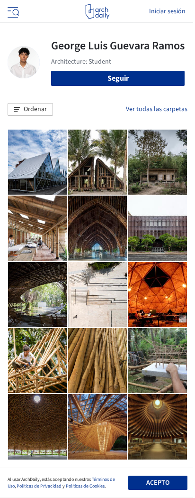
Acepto (157, 483)
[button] (30, 109)
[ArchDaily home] (97, 11)
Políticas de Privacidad (39, 486)
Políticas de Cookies (85, 486)
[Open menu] (12, 11)
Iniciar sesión (167, 11)
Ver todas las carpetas (156, 109)
